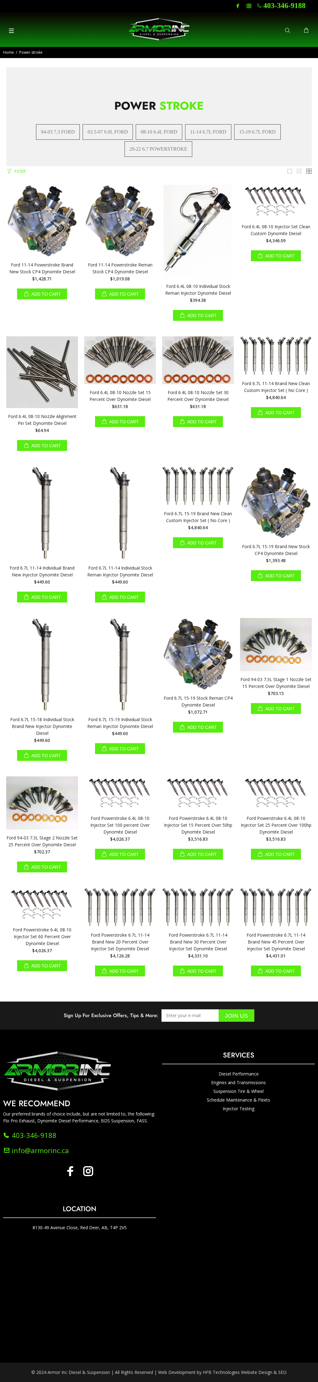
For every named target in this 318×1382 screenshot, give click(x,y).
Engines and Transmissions (238, 1082)
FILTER (20, 171)
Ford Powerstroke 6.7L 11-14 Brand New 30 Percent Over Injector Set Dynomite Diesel (198, 942)
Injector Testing (238, 1109)
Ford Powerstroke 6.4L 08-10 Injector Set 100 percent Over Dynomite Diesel (120, 825)
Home (8, 52)
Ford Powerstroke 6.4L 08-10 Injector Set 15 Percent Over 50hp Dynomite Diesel (198, 825)
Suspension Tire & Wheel (238, 1091)
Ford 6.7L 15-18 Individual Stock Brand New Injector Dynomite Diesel (42, 726)
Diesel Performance (239, 1074)
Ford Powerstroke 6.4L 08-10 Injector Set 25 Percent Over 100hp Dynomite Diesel (276, 825)
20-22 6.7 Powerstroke (158, 149)
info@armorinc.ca (39, 1150)
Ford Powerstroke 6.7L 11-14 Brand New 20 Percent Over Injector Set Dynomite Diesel (120, 942)
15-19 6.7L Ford (257, 131)
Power (159, 106)
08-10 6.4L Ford (159, 131)
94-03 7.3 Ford (58, 131)
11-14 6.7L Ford (208, 131)
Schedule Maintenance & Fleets (238, 1100)
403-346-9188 (284, 6)
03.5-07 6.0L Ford (108, 131)
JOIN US (236, 1016)
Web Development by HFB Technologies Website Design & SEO (222, 1372)
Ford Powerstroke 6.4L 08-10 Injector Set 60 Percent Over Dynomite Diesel (42, 936)
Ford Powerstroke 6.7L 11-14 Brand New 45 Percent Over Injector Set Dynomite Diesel (276, 942)
